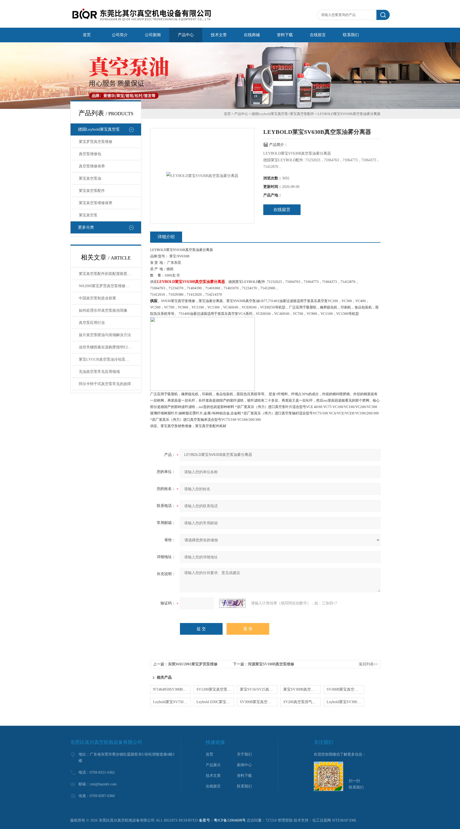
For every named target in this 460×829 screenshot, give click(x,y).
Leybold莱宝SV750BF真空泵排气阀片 (172, 702)
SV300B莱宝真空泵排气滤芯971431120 (258, 702)
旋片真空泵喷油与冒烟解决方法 (105, 335)
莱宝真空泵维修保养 (95, 203)
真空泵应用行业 (92, 323)
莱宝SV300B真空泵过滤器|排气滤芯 (302, 689)
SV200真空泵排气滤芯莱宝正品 (302, 702)
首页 (227, 114)
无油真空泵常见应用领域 (99, 372)
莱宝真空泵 (88, 215)
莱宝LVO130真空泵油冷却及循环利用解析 (110, 359)
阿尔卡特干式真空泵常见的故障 (105, 384)
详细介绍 (166, 236)
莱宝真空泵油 (90, 178)
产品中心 (241, 114)
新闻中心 (244, 765)
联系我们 (244, 786)
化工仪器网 (321, 820)
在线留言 (281, 209)
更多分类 (86, 227)
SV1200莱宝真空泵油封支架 (215, 689)
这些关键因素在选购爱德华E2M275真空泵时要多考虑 (110, 347)
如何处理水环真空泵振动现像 (103, 310)
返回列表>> (368, 664)
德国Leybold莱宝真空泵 (99, 129)
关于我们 (244, 754)
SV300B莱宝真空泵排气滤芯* (345, 689)
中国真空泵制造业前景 (97, 298)
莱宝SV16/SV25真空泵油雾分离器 (258, 689)
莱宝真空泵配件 (92, 191)
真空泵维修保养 (92, 166)
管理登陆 (285, 820)
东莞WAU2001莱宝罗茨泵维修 (192, 664)
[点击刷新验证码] (232, 603)
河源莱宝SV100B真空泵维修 (271, 664)
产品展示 (213, 765)
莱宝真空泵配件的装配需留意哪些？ (108, 274)
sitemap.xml (344, 820)
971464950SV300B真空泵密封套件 (172, 689)
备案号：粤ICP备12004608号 (222, 820)
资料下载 (244, 776)
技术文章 (213, 776)
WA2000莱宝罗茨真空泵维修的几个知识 (110, 286)
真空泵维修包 (90, 154)
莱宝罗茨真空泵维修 (95, 142)
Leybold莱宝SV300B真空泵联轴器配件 (345, 702)
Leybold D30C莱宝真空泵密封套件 (215, 702)
